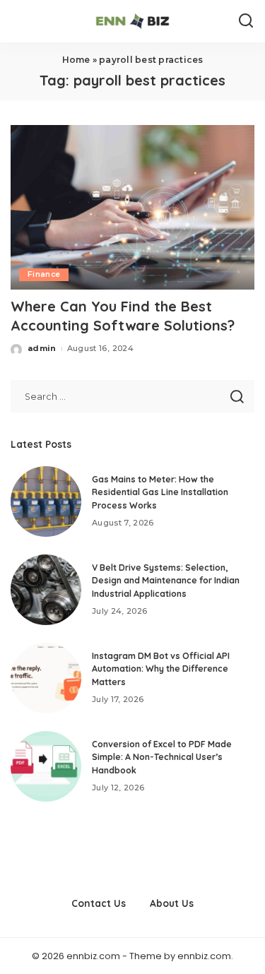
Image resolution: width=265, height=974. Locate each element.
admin (42, 348)
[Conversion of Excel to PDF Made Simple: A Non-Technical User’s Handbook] (46, 766)
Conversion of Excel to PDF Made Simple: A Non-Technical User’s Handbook (162, 757)
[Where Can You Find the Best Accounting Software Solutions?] (132, 207)
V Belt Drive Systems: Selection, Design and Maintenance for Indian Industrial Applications (166, 580)
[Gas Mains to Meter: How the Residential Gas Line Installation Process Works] (46, 501)
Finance (44, 274)
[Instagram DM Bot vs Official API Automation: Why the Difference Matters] (46, 678)
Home (76, 59)
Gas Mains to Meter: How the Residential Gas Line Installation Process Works (160, 492)
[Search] (245, 21)
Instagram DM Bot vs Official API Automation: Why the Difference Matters (161, 669)
